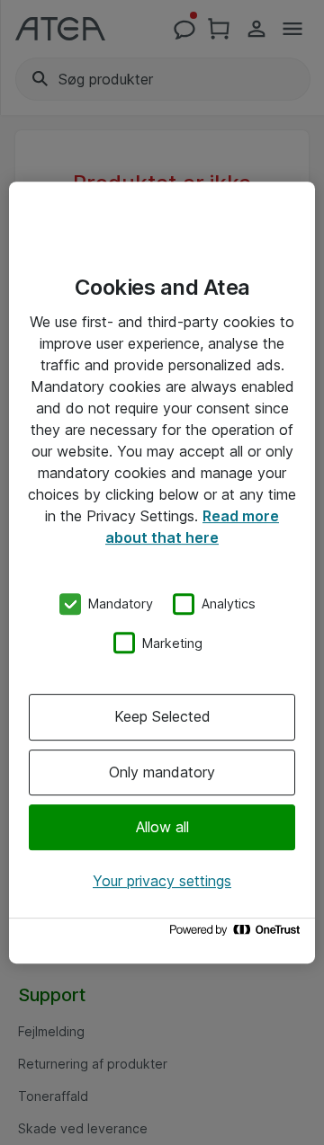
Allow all (162, 827)
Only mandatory (162, 772)
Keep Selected (162, 716)
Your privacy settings (162, 881)
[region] (162, 572)
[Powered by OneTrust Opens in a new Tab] (237, 934)
